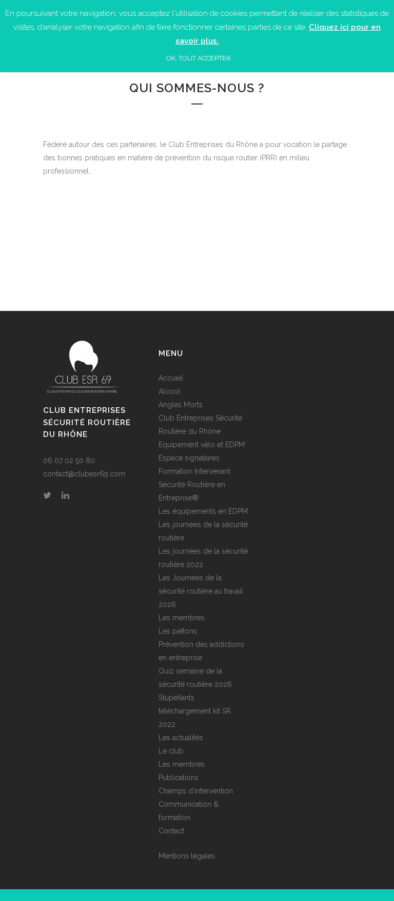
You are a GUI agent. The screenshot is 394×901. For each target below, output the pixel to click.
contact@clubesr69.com (84, 474)
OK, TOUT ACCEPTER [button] (198, 58)
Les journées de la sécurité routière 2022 (203, 558)
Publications (179, 777)
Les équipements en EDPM (203, 511)
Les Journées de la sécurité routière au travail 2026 (201, 591)
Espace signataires (189, 458)
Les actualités (181, 738)
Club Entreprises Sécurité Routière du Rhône (200, 424)
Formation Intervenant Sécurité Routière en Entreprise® (194, 484)
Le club (171, 751)
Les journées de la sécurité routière (203, 531)
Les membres (182, 618)
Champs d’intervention (196, 791)
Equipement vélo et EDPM (202, 445)
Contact (171, 831)
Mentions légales (187, 856)
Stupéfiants (176, 698)
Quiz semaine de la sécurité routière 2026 (195, 677)
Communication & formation (189, 811)
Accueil (171, 378)
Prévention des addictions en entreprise (201, 651)
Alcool (170, 391)
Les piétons (178, 631)
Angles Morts (181, 405)
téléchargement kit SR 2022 (195, 717)
